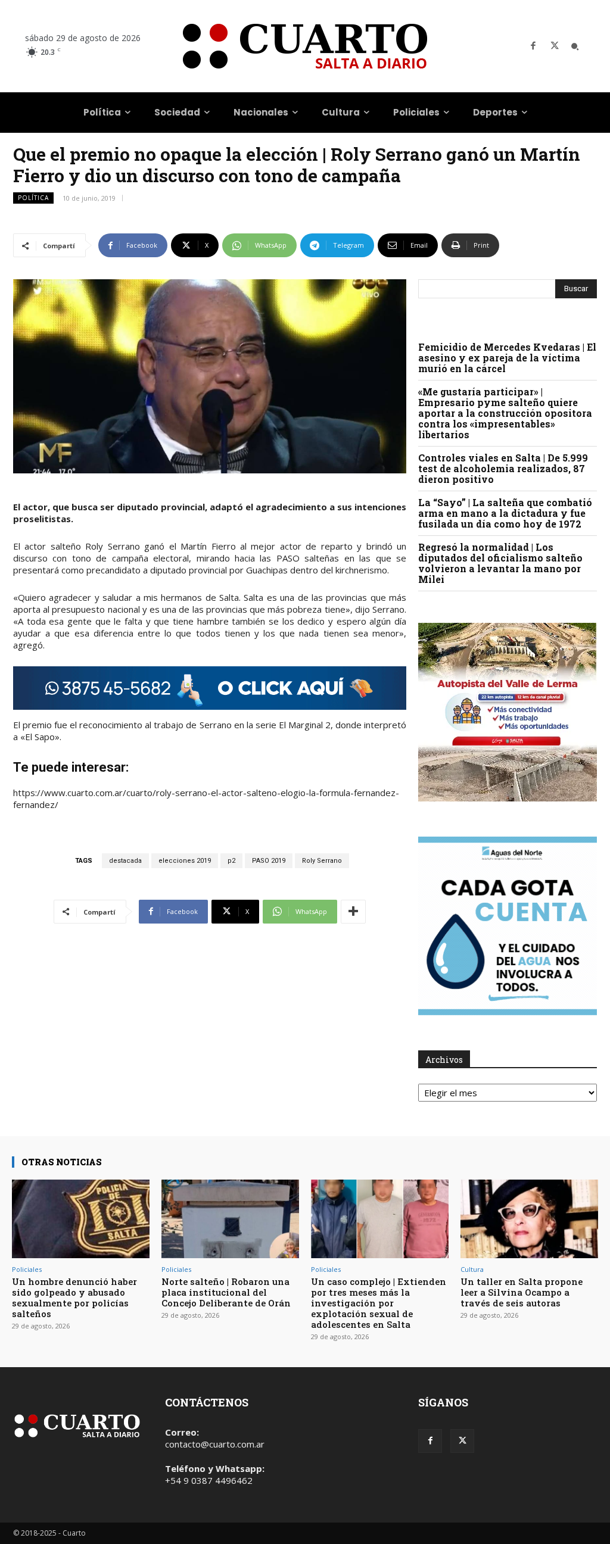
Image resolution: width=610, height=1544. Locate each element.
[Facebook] (533, 46)
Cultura (472, 1269)
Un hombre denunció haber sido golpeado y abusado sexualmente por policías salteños (74, 1297)
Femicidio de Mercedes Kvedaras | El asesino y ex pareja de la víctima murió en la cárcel (507, 358)
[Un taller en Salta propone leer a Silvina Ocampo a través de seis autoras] (529, 1219)
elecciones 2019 (184, 861)
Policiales (27, 1269)
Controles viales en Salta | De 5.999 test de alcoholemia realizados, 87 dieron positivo (503, 468)
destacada (125, 861)
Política (33, 198)
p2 (231, 861)
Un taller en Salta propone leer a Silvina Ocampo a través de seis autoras (521, 1292)
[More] (353, 912)
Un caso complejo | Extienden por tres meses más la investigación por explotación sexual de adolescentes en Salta (378, 1302)
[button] (575, 46)
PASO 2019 (268, 861)
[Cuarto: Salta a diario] (305, 46)
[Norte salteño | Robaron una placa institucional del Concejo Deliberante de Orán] (230, 1219)
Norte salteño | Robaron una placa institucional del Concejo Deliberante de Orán (226, 1292)
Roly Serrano (322, 861)
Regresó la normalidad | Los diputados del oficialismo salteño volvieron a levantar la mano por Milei (500, 563)
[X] (554, 46)
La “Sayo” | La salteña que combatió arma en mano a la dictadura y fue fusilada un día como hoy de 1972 (505, 513)
